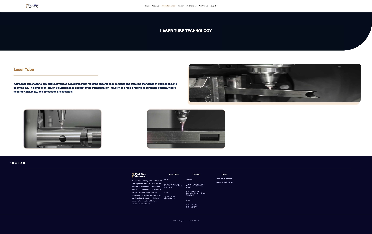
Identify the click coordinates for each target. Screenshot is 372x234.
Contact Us (203, 6)
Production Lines (168, 6)
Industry (180, 6)
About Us (155, 6)
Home (147, 6)
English (213, 6)
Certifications (191, 6)
